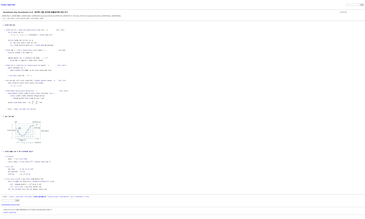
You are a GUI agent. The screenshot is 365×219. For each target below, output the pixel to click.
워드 (14, 75)
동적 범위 (14, 40)
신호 (25, 93)
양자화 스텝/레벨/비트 (40, 196)
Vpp (26, 186)
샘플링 (10, 58)
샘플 (9, 68)
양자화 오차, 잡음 (53, 196)
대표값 (10, 52)
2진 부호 (31, 93)
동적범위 (37, 80)
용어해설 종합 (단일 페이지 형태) (11, 204)
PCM (31, 169)
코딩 (30, 151)
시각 (11, 186)
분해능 (42, 45)
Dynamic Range (46, 80)
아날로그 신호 (14, 96)
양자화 (7, 25)
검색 (362, 5)
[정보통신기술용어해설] (9, 212)
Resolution (29, 91)
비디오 (8, 179)
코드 (9, 32)
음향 (12, 171)
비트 (31, 45)
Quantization (31, 30)
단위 (24, 30)
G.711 (28, 169)
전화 (12, 169)
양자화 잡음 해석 (64, 196)
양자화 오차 (28, 98)
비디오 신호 (18, 186)
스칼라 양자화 (19, 196)
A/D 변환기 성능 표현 (26, 109)
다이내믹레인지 (42, 181)
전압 (27, 42)
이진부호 (24, 151)
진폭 (22, 70)
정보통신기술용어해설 (8, 5)
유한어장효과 (79, 196)
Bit (39, 65)
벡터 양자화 (28, 196)
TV (7, 156)
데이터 (17, 189)
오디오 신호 (9, 166)
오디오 (17, 179)
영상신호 (10, 156)
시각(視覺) (15, 181)
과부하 (21, 83)
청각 (9, 181)
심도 (25, 65)
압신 (72, 196)
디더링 (87, 196)
